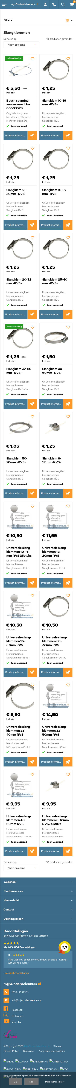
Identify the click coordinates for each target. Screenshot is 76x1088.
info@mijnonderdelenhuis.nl (27, 1000)
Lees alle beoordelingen (16, 973)
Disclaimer (28, 1051)
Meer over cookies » (55, 1081)
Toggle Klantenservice (38, 891)
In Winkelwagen (32, 135)
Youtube (16, 1022)
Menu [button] (4, 4)
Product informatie (15, 135)
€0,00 (71, 4)
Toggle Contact (38, 910)
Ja (15, 1081)
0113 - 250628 (53, 6)
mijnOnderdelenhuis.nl (24, 4)
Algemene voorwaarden (52, 1051)
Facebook (16, 1009)
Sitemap (57, 1046)
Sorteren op (10, 38)
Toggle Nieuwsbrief (38, 900)
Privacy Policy (11, 1051)
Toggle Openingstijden (38, 919)
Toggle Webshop (38, 882)
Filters (8, 20)
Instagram (17, 1016)
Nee (31, 1081)
